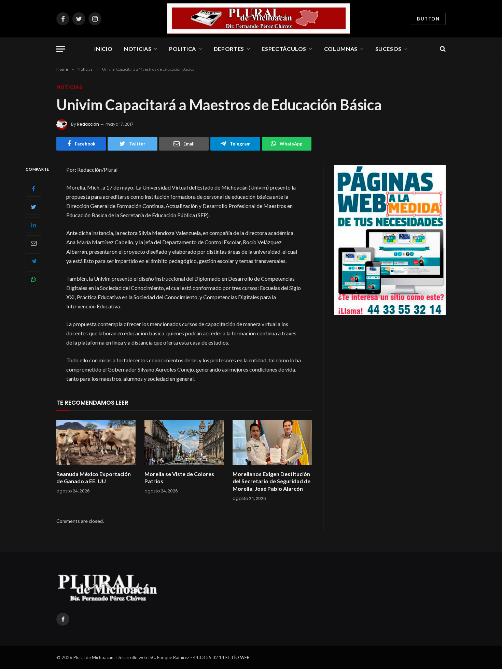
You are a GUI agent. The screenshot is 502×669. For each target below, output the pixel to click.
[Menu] (60, 49)
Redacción (88, 124)
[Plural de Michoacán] (259, 19)
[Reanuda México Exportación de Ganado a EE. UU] (96, 442)
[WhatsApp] (33, 279)
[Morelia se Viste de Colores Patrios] (184, 442)
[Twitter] (33, 206)
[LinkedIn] (33, 225)
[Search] (442, 49)
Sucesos (388, 48)
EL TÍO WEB (237, 657)
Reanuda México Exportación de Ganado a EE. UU (93, 478)
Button (428, 19)
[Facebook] (33, 188)
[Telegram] (33, 261)
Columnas (341, 48)
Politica (182, 48)
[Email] (33, 243)
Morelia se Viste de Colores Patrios (179, 478)
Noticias (137, 48)
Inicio (103, 48)
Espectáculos (284, 48)
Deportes (229, 48)
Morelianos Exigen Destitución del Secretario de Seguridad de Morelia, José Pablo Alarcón (271, 481)
